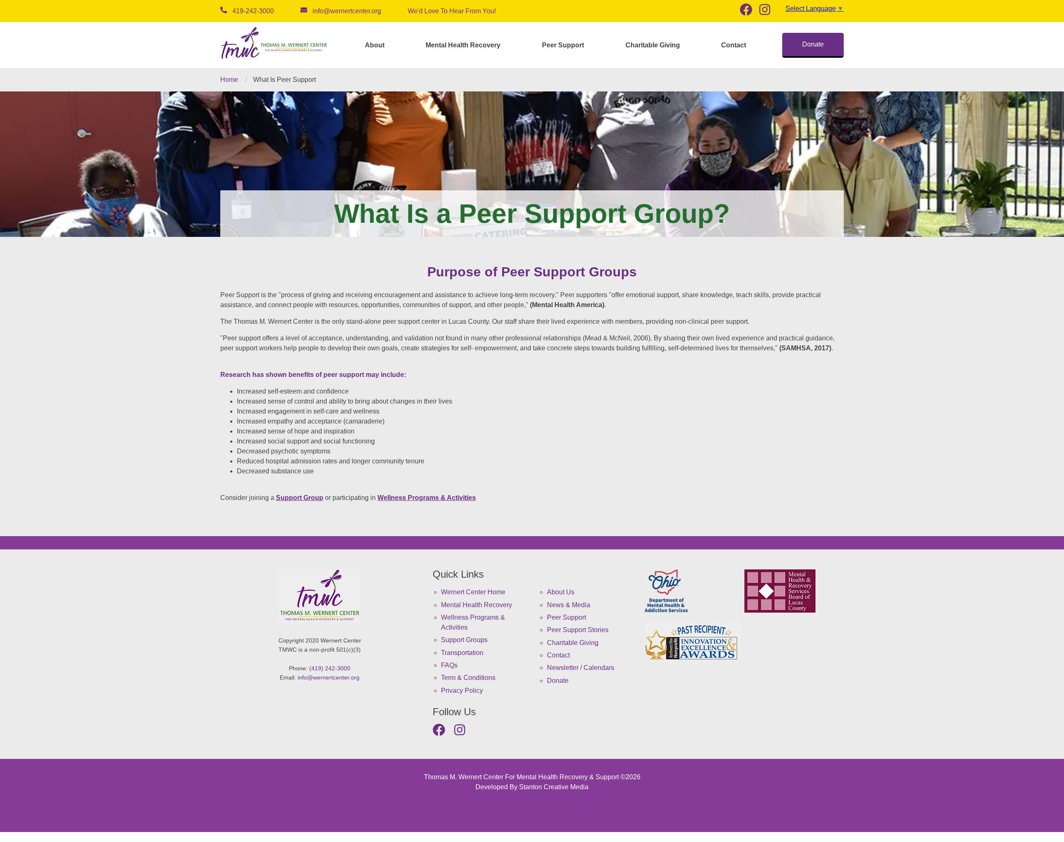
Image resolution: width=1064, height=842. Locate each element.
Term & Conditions (468, 677)
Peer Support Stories (577, 629)
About (374, 45)
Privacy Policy (462, 690)
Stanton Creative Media (554, 786)
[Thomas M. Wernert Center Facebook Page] (749, 10)
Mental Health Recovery (463, 45)
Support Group (299, 497)
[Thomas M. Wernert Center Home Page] (274, 45)
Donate (813, 44)
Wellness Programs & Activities (426, 497)
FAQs (449, 665)
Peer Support (563, 45)
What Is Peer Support (284, 79)
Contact (733, 45)
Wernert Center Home (473, 592)
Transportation (462, 652)
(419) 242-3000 (329, 668)
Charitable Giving (653, 45)
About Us (560, 592)
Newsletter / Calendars (580, 667)
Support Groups (464, 639)
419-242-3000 (253, 11)
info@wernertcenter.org (347, 11)
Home (229, 79)
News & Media (568, 604)
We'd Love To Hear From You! (452, 11)
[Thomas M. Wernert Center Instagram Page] (768, 10)
